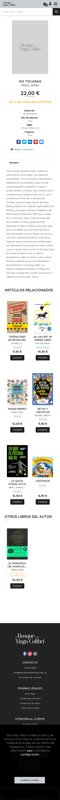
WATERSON (43, 480)
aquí (29, 750)
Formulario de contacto (30, 677)
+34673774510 (30, 668)
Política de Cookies (30, 708)
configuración (29, 754)
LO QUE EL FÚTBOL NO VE (17, 482)
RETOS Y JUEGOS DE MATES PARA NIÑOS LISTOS (42, 410)
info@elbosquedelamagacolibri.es (30, 672)
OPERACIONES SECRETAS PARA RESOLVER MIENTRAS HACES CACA (17, 338)
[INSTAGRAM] (30, 653)
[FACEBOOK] (24, 653)
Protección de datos (30, 703)
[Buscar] (56, 11)
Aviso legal (30, 693)
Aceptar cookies (30, 780)
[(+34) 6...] (35, 653)
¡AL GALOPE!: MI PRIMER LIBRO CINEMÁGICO (43, 338)
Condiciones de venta (30, 698)
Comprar (17, 357)
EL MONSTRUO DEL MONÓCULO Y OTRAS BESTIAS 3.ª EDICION (17, 565)
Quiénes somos (30, 724)
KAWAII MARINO (17, 408)
